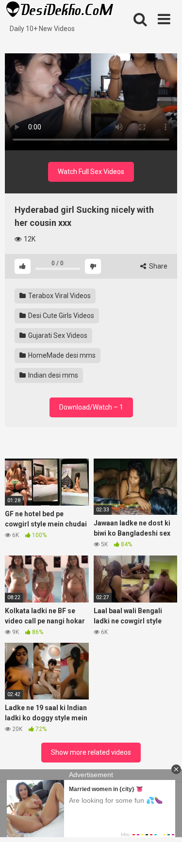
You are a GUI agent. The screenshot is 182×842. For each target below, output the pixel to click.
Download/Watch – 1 (91, 407)
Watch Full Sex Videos (91, 171)
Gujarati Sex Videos (57, 335)
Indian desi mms (52, 375)
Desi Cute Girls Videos (60, 315)
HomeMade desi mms (61, 355)
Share (157, 266)
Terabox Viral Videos (59, 296)
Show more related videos (91, 752)
